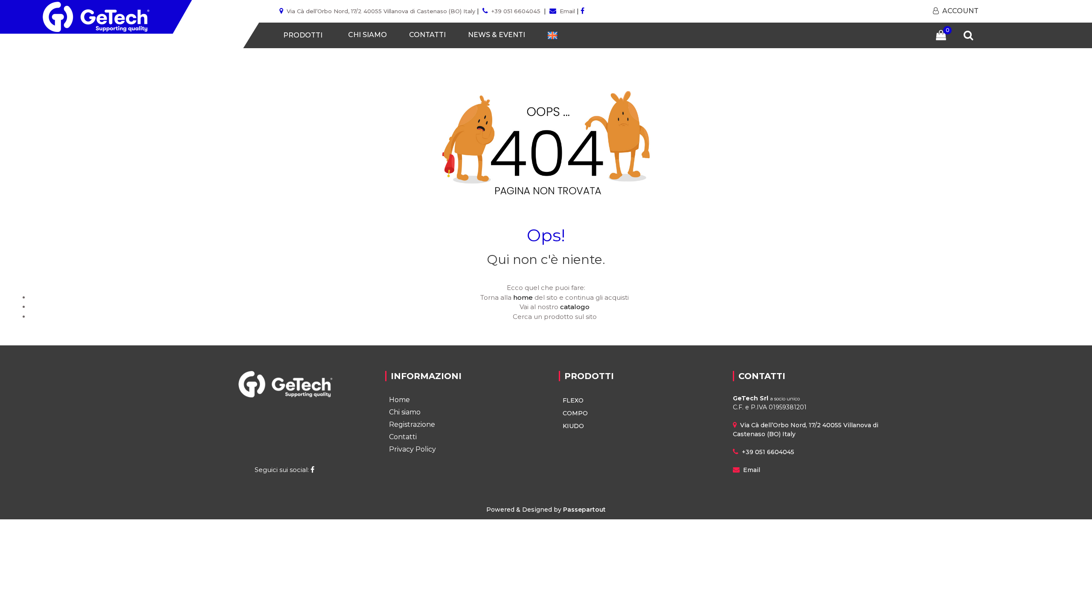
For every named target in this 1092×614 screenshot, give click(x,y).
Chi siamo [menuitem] (405, 412)
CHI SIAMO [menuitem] (367, 35)
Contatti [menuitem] (403, 437)
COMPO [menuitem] (575, 413)
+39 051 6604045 (515, 11)
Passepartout (584, 509)
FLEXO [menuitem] (573, 400)
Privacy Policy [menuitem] (412, 449)
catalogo (575, 307)
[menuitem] (552, 35)
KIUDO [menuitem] (573, 426)
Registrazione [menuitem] (412, 424)
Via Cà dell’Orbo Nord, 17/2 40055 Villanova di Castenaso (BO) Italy (381, 11)
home (523, 297)
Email (567, 11)
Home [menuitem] (399, 400)
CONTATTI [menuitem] (427, 35)
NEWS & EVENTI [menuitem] (496, 35)
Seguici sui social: (283, 470)
